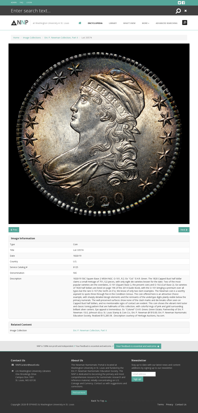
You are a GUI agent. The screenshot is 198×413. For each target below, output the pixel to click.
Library (113, 23)
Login (29, 2)
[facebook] (183, 2)
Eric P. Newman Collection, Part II (61, 37)
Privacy (169, 404)
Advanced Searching (166, 23)
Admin (14, 2)
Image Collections (32, 37)
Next (183, 229)
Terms (160, 404)
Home (16, 37)
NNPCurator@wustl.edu (27, 364)
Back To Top (98, 400)
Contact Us (180, 404)
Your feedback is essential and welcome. (136, 346)
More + (145, 23)
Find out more (79, 392)
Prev (14, 229)
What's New (129, 23)
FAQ (21, 2)
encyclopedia (95, 23)
